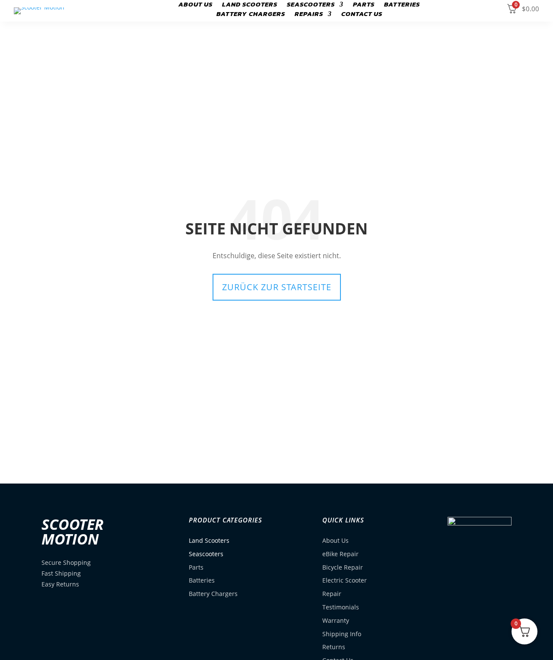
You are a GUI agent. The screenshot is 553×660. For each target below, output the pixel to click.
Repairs (309, 15)
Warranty (335, 620)
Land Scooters (249, 5)
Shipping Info (341, 634)
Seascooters (311, 5)
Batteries (402, 5)
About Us (195, 5)
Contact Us (361, 15)
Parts (364, 5)
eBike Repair (340, 554)
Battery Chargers (250, 15)
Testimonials (340, 607)
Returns (333, 647)
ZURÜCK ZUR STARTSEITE (276, 287)
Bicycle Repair (342, 567)
